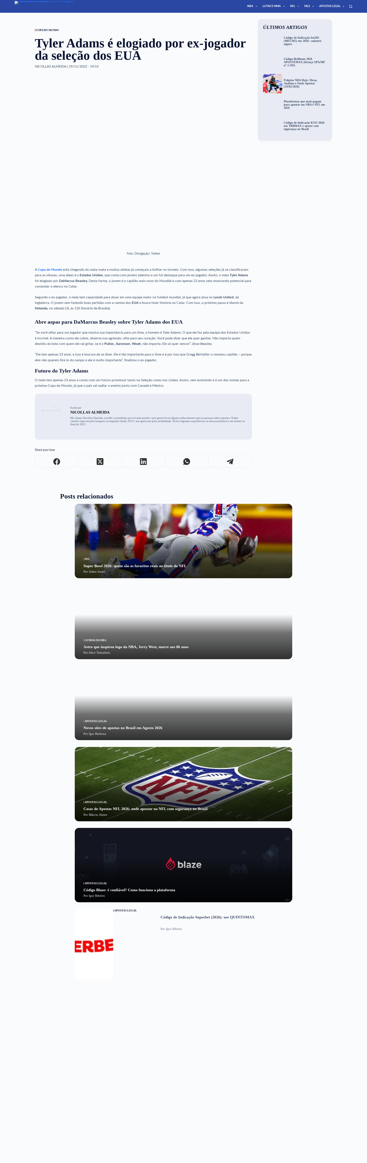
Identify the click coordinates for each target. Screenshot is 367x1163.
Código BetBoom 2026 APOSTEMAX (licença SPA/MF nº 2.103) (304, 62)
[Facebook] (56, 461)
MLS (307, 6)
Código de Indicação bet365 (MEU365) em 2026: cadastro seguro (302, 41)
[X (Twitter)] (100, 461)
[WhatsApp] (187, 461)
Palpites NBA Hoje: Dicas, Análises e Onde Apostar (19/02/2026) (300, 83)
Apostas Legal (329, 6)
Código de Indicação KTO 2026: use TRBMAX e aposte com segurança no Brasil (304, 126)
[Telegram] (230, 461)
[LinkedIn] (143, 461)
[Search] (350, 6)
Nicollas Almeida (90, 412)
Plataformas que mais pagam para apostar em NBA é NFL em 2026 (304, 104)
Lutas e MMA (272, 6)
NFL (292, 6)
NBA (250, 6)
